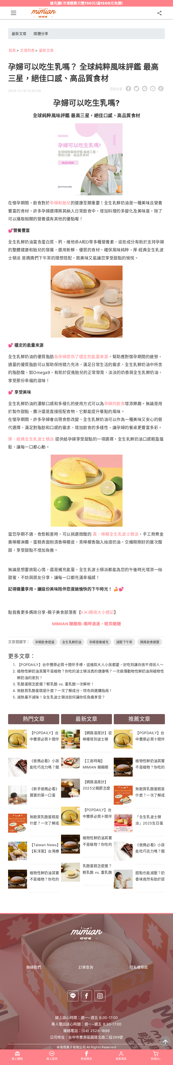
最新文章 (19, 33)
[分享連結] (159, 12)
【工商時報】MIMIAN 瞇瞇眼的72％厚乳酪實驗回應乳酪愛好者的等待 (97, 764)
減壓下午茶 (124, 642)
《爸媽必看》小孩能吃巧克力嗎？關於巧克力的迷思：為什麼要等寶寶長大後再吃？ (44, 764)
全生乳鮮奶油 (72, 642)
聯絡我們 (33, 967)
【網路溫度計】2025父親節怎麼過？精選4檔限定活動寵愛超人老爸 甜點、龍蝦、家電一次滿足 (97, 785)
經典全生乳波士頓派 (35, 439)
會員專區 (121, 1058)
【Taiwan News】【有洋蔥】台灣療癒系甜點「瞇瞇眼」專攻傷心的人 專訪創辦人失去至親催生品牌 (44, 848)
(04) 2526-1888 (96, 1030)
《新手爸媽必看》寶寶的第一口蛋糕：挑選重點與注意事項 (44, 792)
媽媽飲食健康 (149, 642)
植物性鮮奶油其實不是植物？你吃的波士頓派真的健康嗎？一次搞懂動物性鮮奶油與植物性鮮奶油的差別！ (44, 876)
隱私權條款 (139, 967)
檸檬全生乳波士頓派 (120, 534)
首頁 (12, 50)
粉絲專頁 (86, 1058)
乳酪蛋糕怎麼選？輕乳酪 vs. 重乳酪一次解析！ (55, 684)
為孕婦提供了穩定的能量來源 (81, 356)
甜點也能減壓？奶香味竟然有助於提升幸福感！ (150, 876)
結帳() (155, 1058)
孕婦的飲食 (114, 403)
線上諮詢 (51, 1058)
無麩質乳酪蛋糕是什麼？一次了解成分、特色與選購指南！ (65, 690)
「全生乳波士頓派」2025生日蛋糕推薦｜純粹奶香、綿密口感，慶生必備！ (150, 820)
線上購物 (17, 1058)
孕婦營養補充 (99, 642)
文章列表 (27, 50)
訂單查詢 (87, 967)
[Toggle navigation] (13, 12)
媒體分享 (41, 33)
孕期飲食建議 (45, 642)
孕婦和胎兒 (60, 203)
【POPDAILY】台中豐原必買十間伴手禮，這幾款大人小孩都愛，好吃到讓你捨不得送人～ (90, 664)
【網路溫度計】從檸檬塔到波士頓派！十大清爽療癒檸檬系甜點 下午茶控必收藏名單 (97, 736)
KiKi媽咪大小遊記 (97, 612)
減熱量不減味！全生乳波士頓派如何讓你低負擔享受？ (61, 697)
